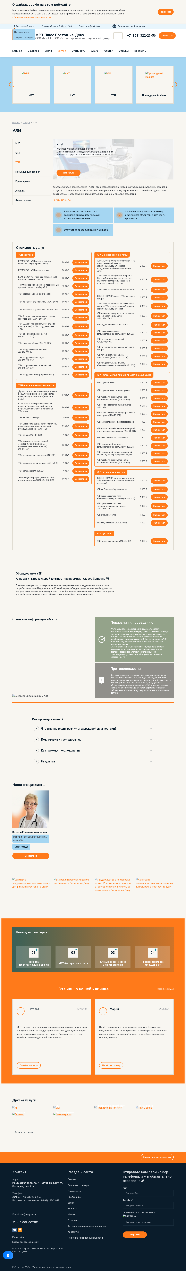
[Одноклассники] (172, 26)
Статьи (108, 50)
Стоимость (78, 50)
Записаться (167, 35)
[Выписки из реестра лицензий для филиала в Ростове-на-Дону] (72, 890)
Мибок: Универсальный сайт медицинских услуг (48, 1267)
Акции (95, 50)
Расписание (74, 1197)
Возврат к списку (24, 1132)
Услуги (62, 50)
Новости (72, 1208)
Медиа (71, 1214)
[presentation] (11, 84)
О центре (33, 50)
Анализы (20, 190)
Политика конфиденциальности (85, 1237)
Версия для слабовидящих (131, 26)
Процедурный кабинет (28, 171)
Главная (17, 50)
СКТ (17, 152)
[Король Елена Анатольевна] (30, 809)
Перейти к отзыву (29, 1065)
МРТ (17, 143)
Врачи (48, 50)
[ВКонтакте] (168, 26)
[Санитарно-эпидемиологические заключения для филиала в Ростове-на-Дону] (31, 890)
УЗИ (17, 162)
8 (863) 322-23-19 (35, 1200)
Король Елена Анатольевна (29, 832)
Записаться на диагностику (157, 1157)
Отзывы (124, 50)
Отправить (134, 1234)
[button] (93, 728)
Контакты (140, 50)
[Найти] (119, 35)
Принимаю (165, 12)
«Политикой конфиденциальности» (31, 17)
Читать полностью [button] (62, 200)
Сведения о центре (78, 1185)
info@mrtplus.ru (93, 26)
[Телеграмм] (163, 26)
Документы (74, 1191)
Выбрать (29, 37)
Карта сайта (18, 1237)
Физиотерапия (23, 200)
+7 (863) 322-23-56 (141, 35)
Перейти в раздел (166, 989)
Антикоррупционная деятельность (87, 1226)
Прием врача (22, 181)
